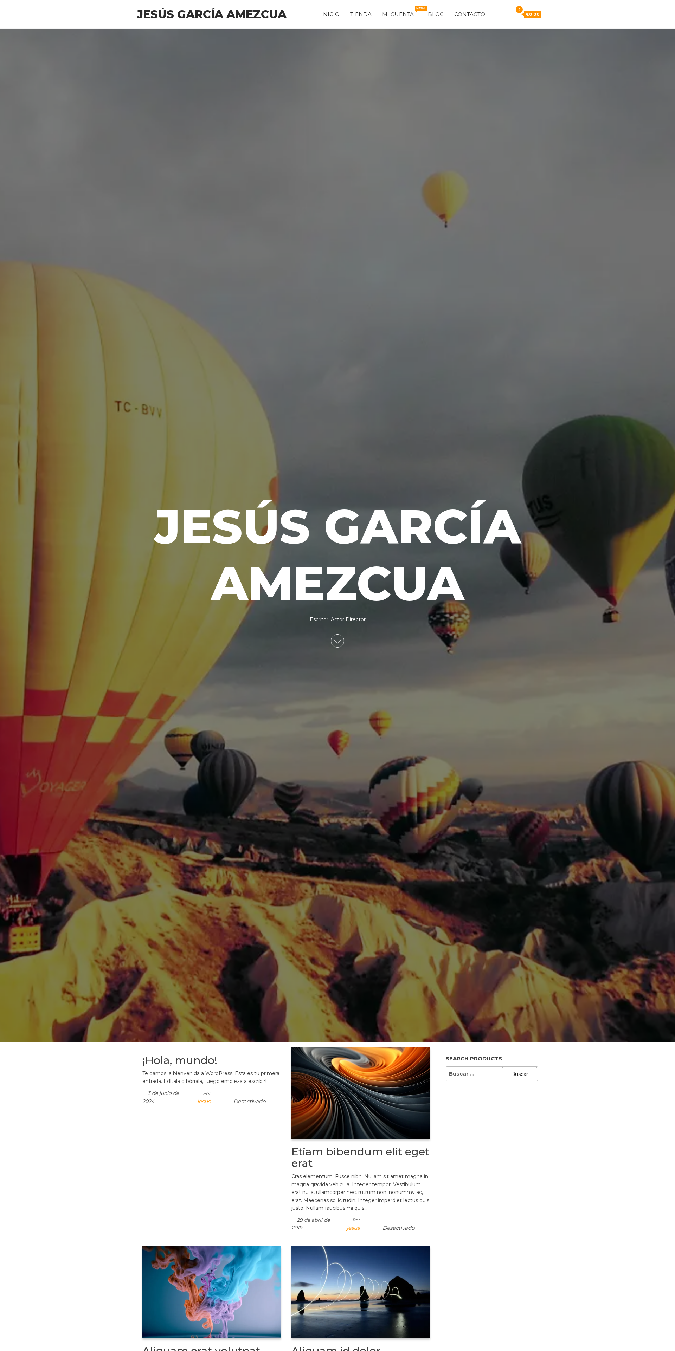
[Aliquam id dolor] (360, 1291)
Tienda (361, 14)
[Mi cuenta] (495, 13)
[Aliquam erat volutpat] (211, 1291)
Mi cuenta (402, 12)
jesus (203, 1101)
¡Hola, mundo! (179, 1060)
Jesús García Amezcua (212, 14)
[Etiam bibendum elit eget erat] (360, 1092)
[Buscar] (505, 13)
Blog (436, 14)
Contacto (469, 14)
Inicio (330, 14)
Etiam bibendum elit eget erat (360, 1157)
